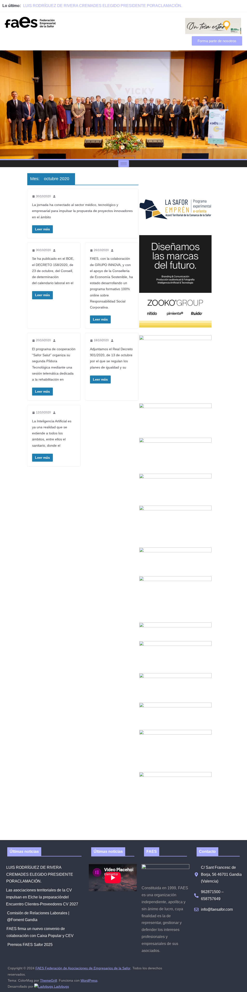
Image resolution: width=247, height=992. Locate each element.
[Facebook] (221, 5)
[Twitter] (231, 5)
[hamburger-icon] (123, 163)
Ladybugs (61, 986)
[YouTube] (242, 5)
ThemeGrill (48, 980)
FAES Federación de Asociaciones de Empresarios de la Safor (82, 968)
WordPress (89, 980)
